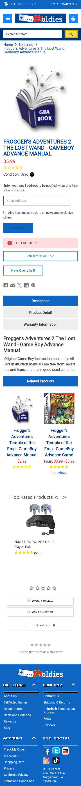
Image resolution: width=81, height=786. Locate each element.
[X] (19, 285)
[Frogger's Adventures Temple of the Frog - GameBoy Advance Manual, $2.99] (22, 408)
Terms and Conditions (19, 781)
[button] (57, 497)
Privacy (9, 768)
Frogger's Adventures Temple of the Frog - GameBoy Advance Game (59, 442)
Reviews (49, 725)
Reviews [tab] (15, 625)
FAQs (47, 718)
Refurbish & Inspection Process (59, 710)
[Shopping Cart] (73, 18)
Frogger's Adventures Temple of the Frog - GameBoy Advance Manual (22, 442)
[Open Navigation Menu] (7, 18)
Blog (7, 728)
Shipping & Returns (56, 702)
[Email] (12, 285)
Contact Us (51, 696)
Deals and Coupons (17, 715)
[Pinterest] (33, 285)
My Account (12, 756)
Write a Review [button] (42, 601)
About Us (10, 696)
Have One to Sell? (23, 270)
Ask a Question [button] (42, 612)
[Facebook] (5, 285)
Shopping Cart (14, 762)
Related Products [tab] (40, 381)
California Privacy (16, 775)
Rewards (10, 721)
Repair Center (13, 709)
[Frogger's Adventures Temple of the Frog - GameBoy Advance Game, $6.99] (59, 408)
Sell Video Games (16, 702)
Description (41, 301)
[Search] (71, 34)
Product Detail (40, 313)
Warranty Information (41, 324)
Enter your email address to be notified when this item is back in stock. (40, 188)
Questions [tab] (43, 625)
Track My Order (14, 749)
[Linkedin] (26, 285)
